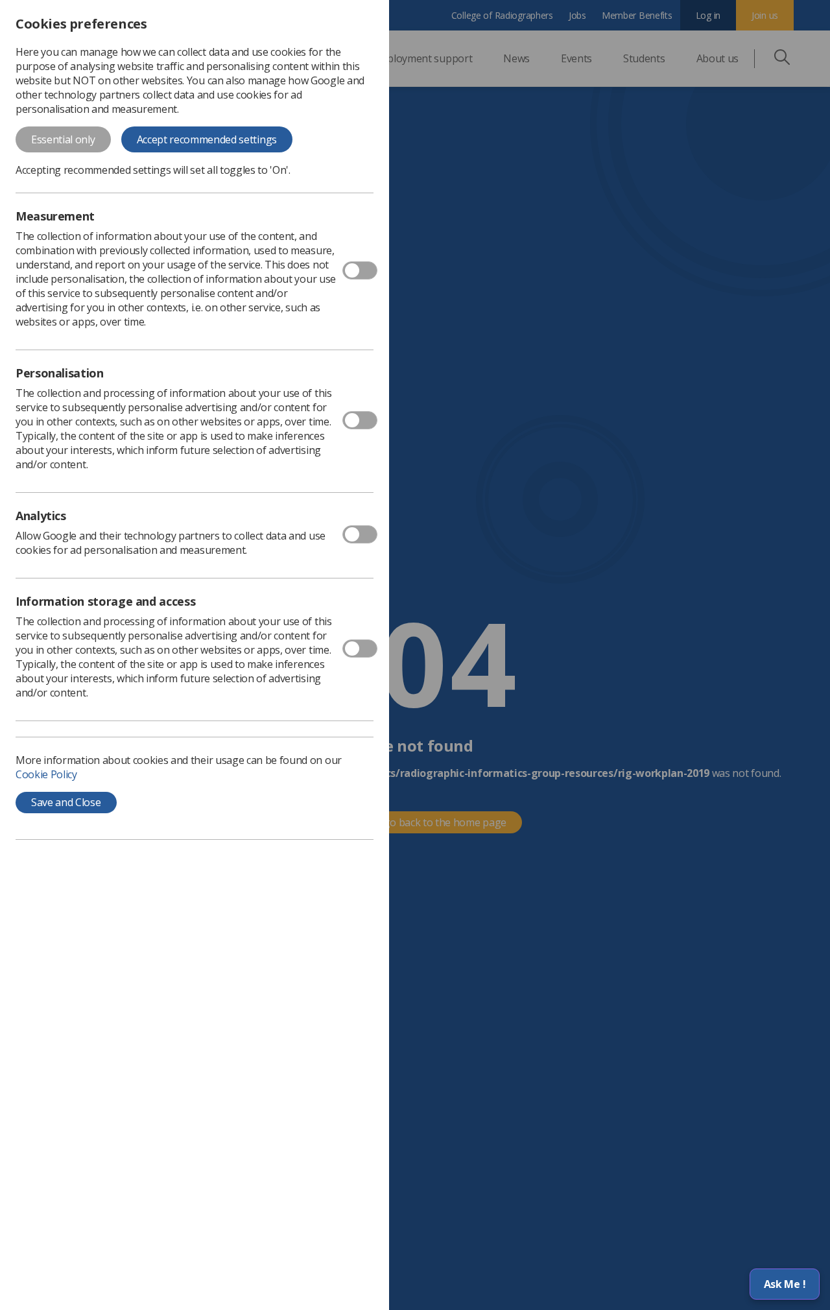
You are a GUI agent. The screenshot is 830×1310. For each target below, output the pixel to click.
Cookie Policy (46, 774)
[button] (785, 1284)
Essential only (63, 139)
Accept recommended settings (207, 139)
